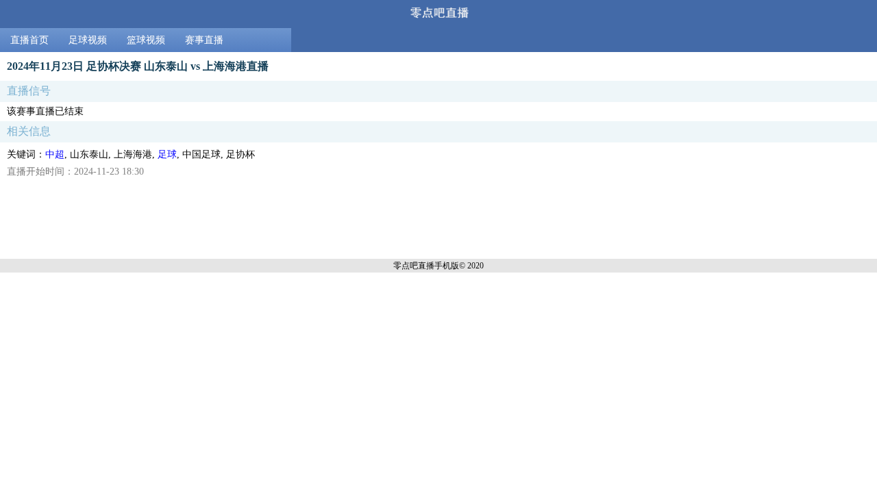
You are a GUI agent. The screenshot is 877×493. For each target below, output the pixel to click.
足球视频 (88, 40)
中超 (54, 154)
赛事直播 (204, 40)
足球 (167, 154)
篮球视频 (146, 40)
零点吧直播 (413, 265)
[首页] (438, 14)
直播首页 (29, 40)
